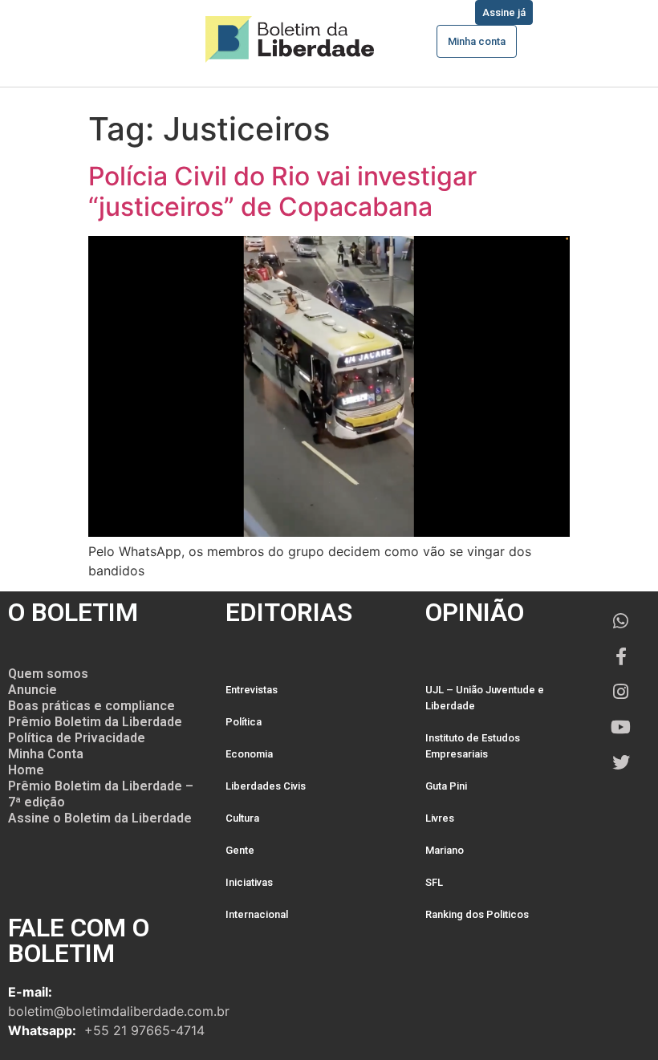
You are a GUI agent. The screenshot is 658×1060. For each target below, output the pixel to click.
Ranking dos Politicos (477, 914)
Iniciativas (249, 882)
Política (243, 722)
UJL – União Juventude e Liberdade (484, 698)
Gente (239, 850)
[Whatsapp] (621, 621)
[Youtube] (621, 727)
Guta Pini (446, 786)
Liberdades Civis (265, 786)
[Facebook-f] (621, 656)
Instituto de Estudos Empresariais (472, 746)
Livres (439, 818)
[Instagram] (621, 691)
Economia (249, 754)
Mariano (444, 850)
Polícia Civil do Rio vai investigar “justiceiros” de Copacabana (282, 191)
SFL (434, 882)
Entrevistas (251, 690)
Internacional (256, 914)
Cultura (242, 818)
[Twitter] (621, 762)
